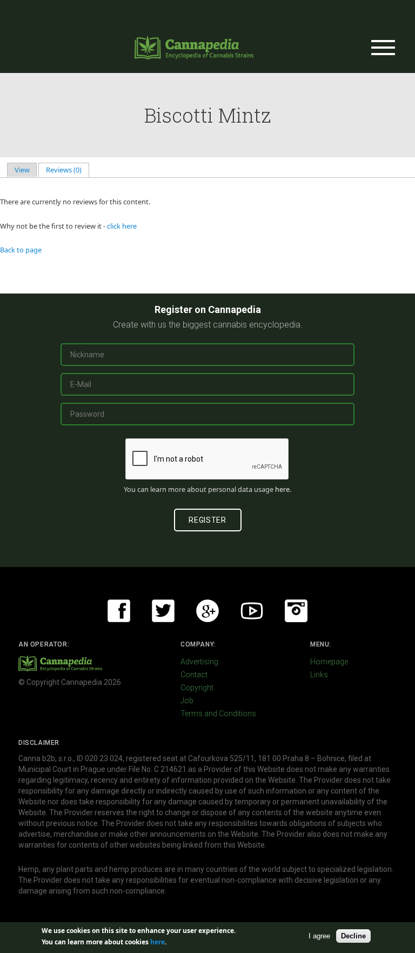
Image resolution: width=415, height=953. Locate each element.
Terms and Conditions (218, 713)
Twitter (163, 610)
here (282, 489)
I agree (319, 936)
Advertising (199, 661)
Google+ (207, 610)
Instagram (296, 610)
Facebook (118, 610)
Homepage (329, 661)
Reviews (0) (67, 170)
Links (319, 674)
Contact (194, 674)
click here (122, 226)
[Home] (194, 47)
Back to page (21, 250)
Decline (353, 936)
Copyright (196, 687)
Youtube (251, 610)
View (22, 170)
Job (186, 700)
